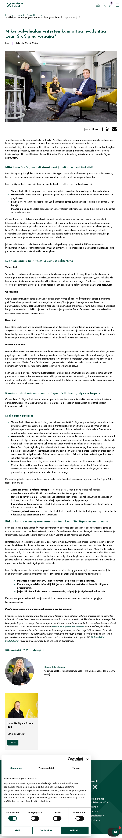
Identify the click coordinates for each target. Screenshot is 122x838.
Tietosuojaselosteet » (93, 815)
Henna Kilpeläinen (54, 667)
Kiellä (17, 830)
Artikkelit (30, 15)
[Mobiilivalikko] (117, 5)
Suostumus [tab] (16, 768)
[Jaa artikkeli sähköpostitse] (114, 129)
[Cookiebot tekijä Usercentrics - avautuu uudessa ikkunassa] (70, 759)
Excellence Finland (14, 15)
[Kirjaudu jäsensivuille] (98, 5)
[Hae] (104, 5)
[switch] (35, 818)
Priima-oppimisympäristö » (95, 802)
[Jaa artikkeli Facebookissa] (102, 129)
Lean (39, 15)
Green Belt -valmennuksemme (68, 626)
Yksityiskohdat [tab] (46, 768)
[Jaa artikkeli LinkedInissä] (108, 129)
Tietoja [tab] (75, 768)
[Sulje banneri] (87, 759)
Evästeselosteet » (91, 820)
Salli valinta (46, 830)
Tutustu (12, 742)
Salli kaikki (74, 830)
